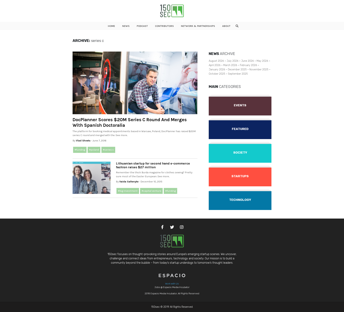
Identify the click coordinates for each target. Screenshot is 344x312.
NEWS (126, 26)
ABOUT (226, 26)
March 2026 (230, 65)
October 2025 (217, 73)
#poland (94, 149)
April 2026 (215, 65)
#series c (108, 149)
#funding (80, 149)
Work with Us (172, 283)
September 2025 (238, 73)
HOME (111, 26)
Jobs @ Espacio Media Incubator (172, 287)
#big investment (128, 190)
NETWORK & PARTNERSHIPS (198, 26)
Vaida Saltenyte (128, 181)
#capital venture (151, 190)
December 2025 (237, 69)
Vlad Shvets (83, 140)
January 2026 (217, 69)
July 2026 (232, 60)
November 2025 (258, 69)
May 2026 (262, 60)
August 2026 (216, 60)
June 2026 (247, 60)
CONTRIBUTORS (164, 26)
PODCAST (142, 26)
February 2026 (248, 65)
